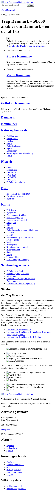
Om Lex (10, 462)
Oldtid (9, 167)
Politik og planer (14, 281)
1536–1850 (11, 172)
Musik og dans (13, 240)
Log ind (10, 474)
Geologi (10, 141)
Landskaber (12, 151)
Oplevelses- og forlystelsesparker (21, 278)
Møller (9, 242)
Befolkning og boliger (16, 271)
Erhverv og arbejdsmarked (18, 273)
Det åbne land (12, 136)
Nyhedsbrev (12, 448)
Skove (9, 156)
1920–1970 (11, 177)
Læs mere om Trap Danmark (19, 330)
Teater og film (12, 257)
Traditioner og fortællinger (18, 259)
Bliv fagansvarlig (14, 469)
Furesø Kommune (19, 56)
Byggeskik (11, 213)
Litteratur (10, 232)
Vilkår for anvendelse (16, 486)
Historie (7, 161)
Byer (4, 188)
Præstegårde (12, 245)
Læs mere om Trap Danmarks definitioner (24, 337)
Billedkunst (11, 210)
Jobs (8, 467)
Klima (9, 143)
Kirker (9, 225)
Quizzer (10, 450)
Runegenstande (13, 249)
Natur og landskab (14, 130)
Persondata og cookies (16, 488)
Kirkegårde (11, 222)
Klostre (10, 227)
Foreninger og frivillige (16, 215)
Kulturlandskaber (14, 146)
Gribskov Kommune (15, 103)
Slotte (9, 252)
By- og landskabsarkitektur (18, 194)
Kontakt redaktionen (15, 464)
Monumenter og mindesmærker (20, 237)
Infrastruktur (12, 276)
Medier (10, 235)
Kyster (9, 148)
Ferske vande (12, 138)
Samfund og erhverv (15, 265)
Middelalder (12, 170)
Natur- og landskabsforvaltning (20, 153)
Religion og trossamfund (17, 247)
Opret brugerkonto (14, 472)
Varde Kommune (18, 75)
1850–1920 (11, 175)
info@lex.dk (6, 429)
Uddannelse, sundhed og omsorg (21, 283)
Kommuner (9, 124)
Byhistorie (11, 199)
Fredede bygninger (15, 217)
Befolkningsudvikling (16, 182)
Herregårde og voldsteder (17, 220)
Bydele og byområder (16, 196)
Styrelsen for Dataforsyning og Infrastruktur (27, 46)
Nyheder (10, 445)
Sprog (9, 254)
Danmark (7, 117)
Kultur (6, 204)
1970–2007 (11, 180)
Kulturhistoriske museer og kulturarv (22, 230)
